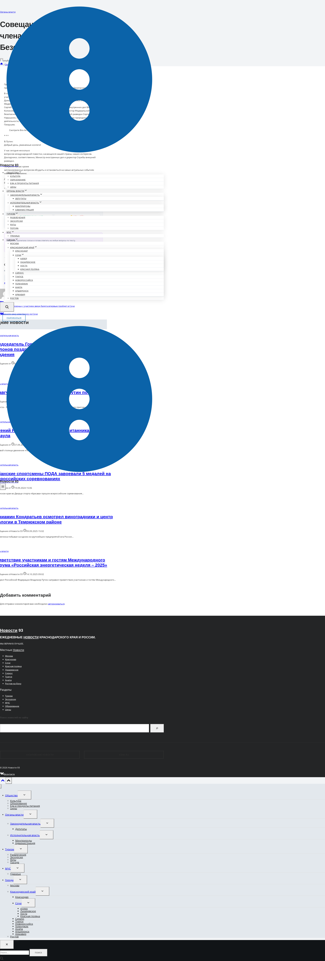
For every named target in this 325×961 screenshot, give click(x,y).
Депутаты (20, 199)
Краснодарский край (23, 891)
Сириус (19, 273)
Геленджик (21, 284)
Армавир (20, 295)
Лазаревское (27, 262)
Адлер (23, 259)
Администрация (24, 210)
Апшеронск (21, 291)
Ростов (14, 298)
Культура (15, 176)
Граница (15, 236)
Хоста (23, 266)
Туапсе (19, 277)
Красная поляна (29, 269)
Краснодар (21, 251)
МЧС (7, 702)
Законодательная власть (25, 823)
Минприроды (22, 206)
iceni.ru (124, 754)
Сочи (7, 662)
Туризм (9, 695)
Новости (8, 630)
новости (31, 637)
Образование (18, 180)
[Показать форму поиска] (7, 307)
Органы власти (14, 814)
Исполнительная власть (25, 835)
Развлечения (17, 218)
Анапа (18, 287)
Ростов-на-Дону (13, 683)
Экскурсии (16, 221)
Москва (14, 243)
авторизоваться (56, 603)
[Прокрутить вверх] (3, 781)
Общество (11, 795)
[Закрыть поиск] (7, 944)
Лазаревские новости (40, 754)
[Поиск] (157, 728)
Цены (13, 187)
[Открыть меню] (3, 486)
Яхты (13, 225)
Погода (14, 228)
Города (9, 880)
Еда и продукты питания (24, 183)
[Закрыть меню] (0, 786)
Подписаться (14, 318)
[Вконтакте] (2, 314)
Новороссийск (24, 280)
